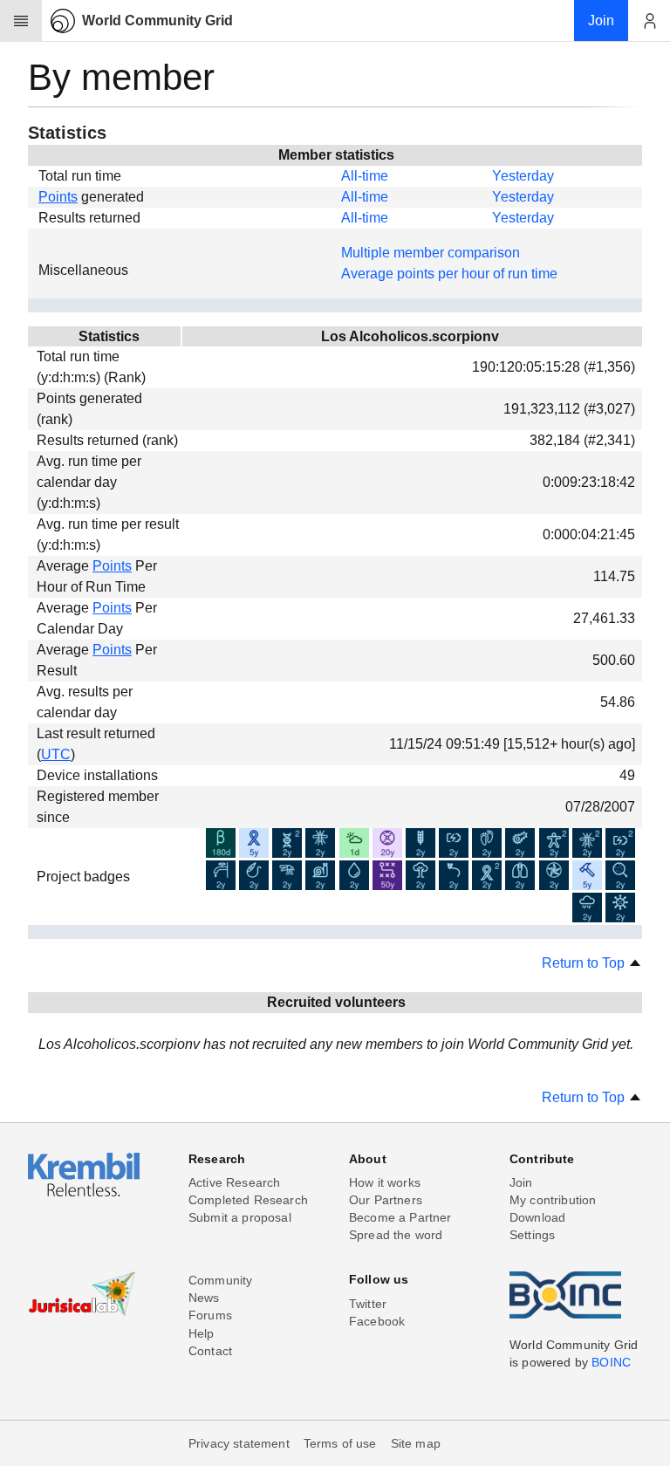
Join (521, 1182)
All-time (364, 175)
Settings (532, 1235)
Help (201, 1333)
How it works (384, 1182)
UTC (56, 754)
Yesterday (523, 175)
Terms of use (340, 1443)
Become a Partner (400, 1217)
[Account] (649, 21)
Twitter (367, 1304)
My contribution (552, 1200)
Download (537, 1217)
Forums (210, 1315)
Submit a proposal (239, 1217)
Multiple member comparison (430, 252)
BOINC (611, 1362)
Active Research (234, 1182)
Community (220, 1280)
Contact (210, 1351)
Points (58, 196)
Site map (416, 1443)
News (204, 1298)
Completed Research (248, 1200)
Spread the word (395, 1235)
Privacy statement (239, 1443)
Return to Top (585, 963)
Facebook (377, 1321)
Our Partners (385, 1200)
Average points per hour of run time (449, 273)
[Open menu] (21, 21)
